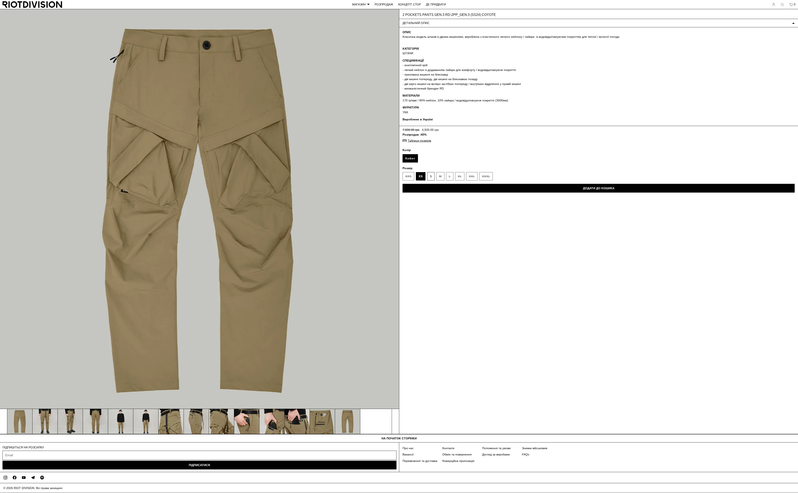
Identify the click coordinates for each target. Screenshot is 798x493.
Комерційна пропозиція (458, 461)
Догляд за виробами (496, 454)
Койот (410, 158)
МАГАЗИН (359, 4)
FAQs (525, 454)
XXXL (487, 177)
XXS (409, 177)
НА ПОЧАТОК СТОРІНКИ (399, 438)
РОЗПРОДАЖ (384, 4)
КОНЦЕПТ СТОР (409, 4)
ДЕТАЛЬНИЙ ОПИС (416, 23)
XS (421, 176)
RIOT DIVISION (24, 488)
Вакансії (408, 454)
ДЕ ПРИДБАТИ (436, 4)
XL (461, 177)
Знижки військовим (534, 448)
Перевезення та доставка (420, 461)
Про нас (408, 448)
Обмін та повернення (457, 454)
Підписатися (199, 465)
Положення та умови (496, 448)
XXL (473, 177)
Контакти (448, 448)
